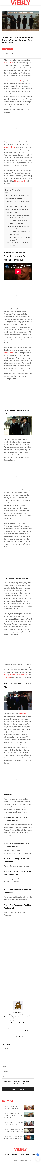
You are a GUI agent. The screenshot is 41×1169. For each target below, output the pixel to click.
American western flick (15, 81)
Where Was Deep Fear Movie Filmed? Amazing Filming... (14, 1137)
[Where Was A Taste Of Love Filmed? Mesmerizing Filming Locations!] (29, 1123)
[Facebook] (14, 1035)
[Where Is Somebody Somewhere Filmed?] (29, 1107)
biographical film (20, 181)
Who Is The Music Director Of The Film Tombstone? (20, 233)
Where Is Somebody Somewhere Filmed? (11, 1107)
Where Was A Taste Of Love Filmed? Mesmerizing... (13, 1123)
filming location (9, 352)
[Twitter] (22, 1035)
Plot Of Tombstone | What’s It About (17, 209)
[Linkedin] (19, 1035)
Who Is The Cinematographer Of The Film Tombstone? (19, 222)
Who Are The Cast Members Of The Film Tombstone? (19, 216)
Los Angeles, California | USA (19, 206)
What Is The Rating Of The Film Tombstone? (19, 227)
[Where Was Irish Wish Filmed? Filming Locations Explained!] (29, 1114)
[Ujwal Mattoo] (18, 1005)
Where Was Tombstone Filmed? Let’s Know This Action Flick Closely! (17, 196)
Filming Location (7, 49)
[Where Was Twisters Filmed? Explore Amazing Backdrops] (29, 1130)
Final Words (13, 212)
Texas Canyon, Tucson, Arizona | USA (20, 202)
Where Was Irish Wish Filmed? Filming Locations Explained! (13, 1115)
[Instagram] (16, 1035)
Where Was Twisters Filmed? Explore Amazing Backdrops (13, 1130)
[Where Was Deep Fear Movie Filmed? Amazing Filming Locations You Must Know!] (29, 1137)
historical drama (9, 147)
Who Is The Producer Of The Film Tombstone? (20, 238)
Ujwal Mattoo (7, 53)
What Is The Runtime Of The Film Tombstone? (20, 244)
